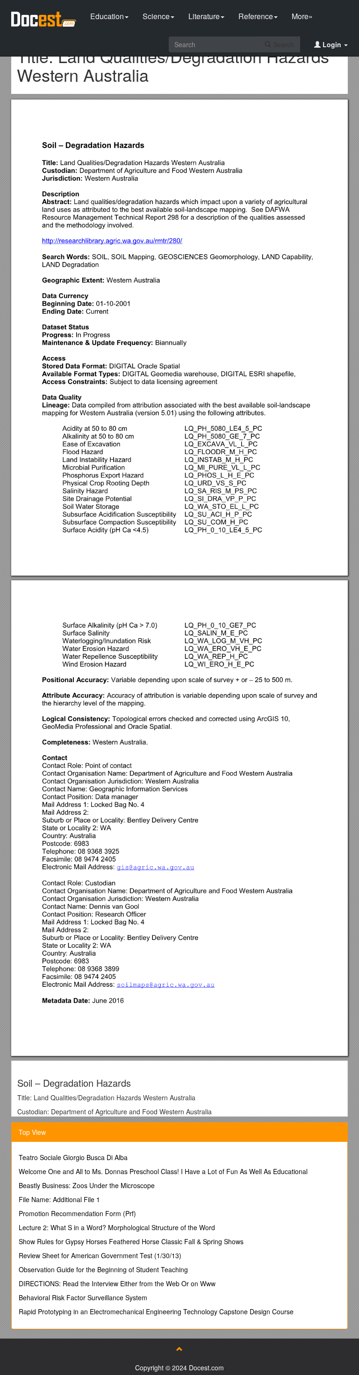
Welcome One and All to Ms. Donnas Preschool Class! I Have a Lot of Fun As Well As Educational (163, 1171)
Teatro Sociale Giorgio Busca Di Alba (73, 1157)
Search (282, 44)
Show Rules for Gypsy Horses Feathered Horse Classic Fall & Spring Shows (131, 1241)
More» (302, 16)
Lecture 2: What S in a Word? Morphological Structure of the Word (117, 1227)
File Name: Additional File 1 (59, 1199)
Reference (255, 16)
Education (107, 16)
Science (156, 16)
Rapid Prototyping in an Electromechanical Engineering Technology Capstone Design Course (156, 1311)
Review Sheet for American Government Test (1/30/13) (100, 1255)
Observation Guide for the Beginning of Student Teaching (103, 1269)
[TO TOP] (179, 1349)
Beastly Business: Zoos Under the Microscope (87, 1185)
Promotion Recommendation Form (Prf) (77, 1213)
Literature (204, 16)
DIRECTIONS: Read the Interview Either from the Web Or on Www (117, 1283)
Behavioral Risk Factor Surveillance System (83, 1297)
